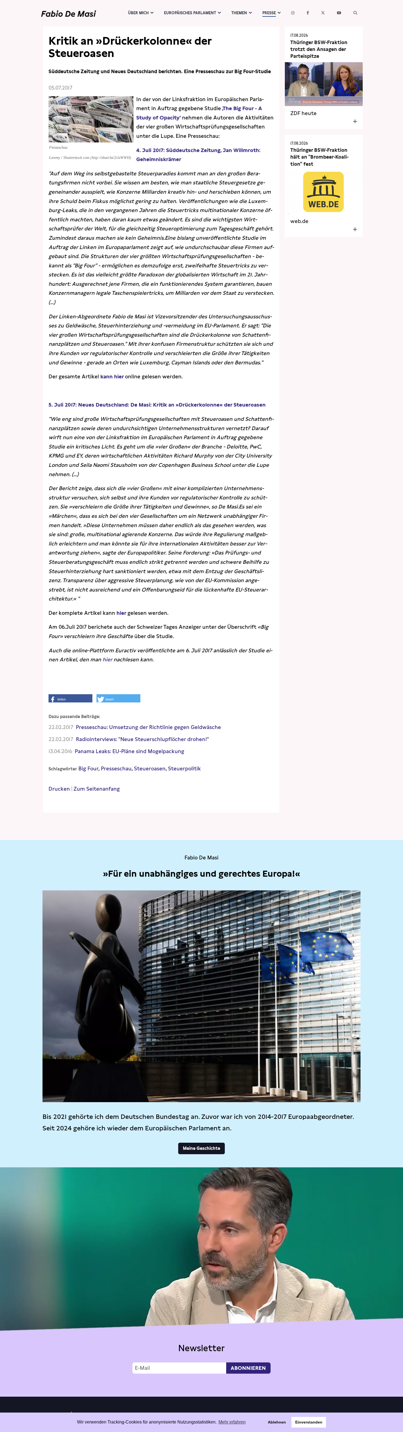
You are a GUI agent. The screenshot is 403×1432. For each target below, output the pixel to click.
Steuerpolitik (184, 768)
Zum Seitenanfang (96, 789)
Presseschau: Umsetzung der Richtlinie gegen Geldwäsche (148, 727)
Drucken (59, 789)
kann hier (112, 376)
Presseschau (116, 768)
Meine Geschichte (201, 1148)
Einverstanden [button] (308, 1422)
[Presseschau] (91, 138)
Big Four (88, 768)
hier (121, 613)
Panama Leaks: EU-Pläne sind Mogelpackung (129, 751)
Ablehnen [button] (277, 1422)
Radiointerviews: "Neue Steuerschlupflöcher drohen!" (142, 739)
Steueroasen (150, 768)
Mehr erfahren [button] (232, 1422)
